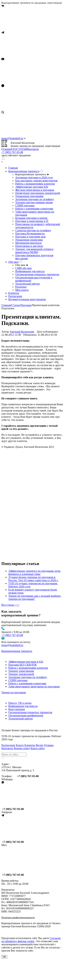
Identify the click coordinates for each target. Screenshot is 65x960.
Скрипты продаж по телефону (33, 230)
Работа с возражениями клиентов (35, 183)
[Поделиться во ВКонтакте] (27, 476)
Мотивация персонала (28, 242)
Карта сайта (38, 748)
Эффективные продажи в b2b (25, 661)
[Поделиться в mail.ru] (27, 502)
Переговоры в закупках (29, 245)
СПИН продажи (24, 205)
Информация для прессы (30, 271)
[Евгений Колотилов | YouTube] (27, 82)
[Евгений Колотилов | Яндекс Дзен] (27, 109)
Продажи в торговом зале (30, 236)
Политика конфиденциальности (18, 917)
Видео (39, 745)
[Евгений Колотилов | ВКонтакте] (27, 29)
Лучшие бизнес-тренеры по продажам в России (29, 730)
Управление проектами (29, 239)
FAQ (13, 149)
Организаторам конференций (25, 715)
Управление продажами (29, 196)
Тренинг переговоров (21, 670)
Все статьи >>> (10, 604)
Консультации (16, 709)
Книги (20, 745)
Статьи (15, 305)
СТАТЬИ (21, 149)
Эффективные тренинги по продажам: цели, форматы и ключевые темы (34, 572)
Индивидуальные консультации (27, 299)
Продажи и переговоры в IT (32, 221)
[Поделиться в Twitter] (27, 556)
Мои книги (22, 289)
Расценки (21, 286)
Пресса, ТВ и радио (20, 702)
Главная (13, 167)
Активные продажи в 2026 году (34, 177)
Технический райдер (27, 283)
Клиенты (13, 293)
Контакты (33, 149)
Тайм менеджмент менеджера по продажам (34, 686)
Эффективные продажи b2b (31, 186)
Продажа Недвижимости (30, 233)
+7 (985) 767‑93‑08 (12, 152)
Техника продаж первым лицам (34, 202)
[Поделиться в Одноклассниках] (27, 529)
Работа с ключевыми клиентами (34, 208)
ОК (4, 957)
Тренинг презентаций (21, 674)
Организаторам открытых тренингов (37, 274)
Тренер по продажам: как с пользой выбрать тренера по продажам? (34, 597)
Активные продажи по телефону (34, 199)
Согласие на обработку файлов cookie (31, 940)
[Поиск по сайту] (32, 124)
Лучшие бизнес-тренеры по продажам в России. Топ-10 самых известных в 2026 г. (33, 579)
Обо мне (13, 261)
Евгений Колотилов (22, 331)
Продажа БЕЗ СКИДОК (22, 664)
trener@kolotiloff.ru (12, 138)
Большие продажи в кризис (31, 217)
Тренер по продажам (13, 692)
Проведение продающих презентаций (37, 193)
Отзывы (6, 149)
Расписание (15, 296)
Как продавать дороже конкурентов (36, 180)
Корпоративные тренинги (23, 171)
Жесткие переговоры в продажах (34, 189)
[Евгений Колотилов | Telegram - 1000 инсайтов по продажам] (27, 56)
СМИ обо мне (23, 268)
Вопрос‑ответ (22, 748)
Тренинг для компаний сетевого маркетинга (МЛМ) (34, 251)
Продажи (25, 305)
